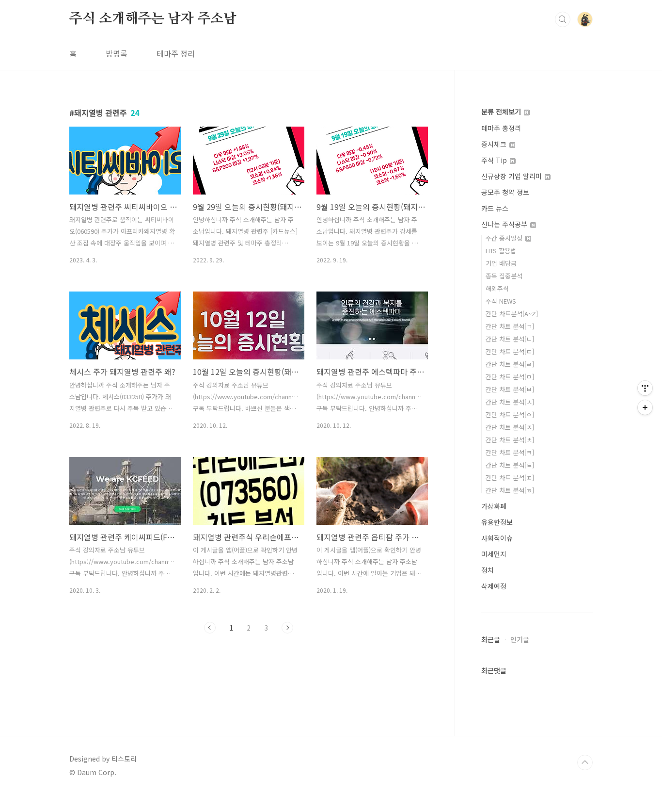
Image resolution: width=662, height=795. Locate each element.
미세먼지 (493, 554)
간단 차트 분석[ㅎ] (510, 490)
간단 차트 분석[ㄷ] (510, 351)
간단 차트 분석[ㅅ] (510, 401)
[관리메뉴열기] (645, 388)
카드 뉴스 (494, 208)
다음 (287, 627)
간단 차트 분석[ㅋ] (510, 452)
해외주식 (497, 288)
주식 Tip (495, 160)
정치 (487, 570)
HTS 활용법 (501, 250)
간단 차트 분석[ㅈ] (510, 427)
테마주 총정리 (501, 128)
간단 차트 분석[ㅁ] (510, 376)
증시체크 (494, 144)
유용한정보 (497, 522)
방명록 (116, 53)
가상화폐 (493, 506)
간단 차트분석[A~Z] (512, 313)
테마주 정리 (176, 53)
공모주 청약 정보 (505, 192)
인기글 (519, 639)
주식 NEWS (501, 301)
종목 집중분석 (504, 275)
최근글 (490, 639)
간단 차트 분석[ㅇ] (510, 414)
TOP (585, 762)
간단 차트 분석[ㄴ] (510, 338)
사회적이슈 (497, 538)
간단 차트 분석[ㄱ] (510, 326)
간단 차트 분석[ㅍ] (510, 477)
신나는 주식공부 (505, 224)
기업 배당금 (501, 263)
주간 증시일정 (505, 238)
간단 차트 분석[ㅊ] (510, 439)
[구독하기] (645, 407)
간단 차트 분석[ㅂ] (510, 389)
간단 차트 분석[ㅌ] (510, 465)
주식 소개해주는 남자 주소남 (152, 19)
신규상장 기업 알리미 (512, 176)
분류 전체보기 (502, 111)
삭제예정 (493, 586)
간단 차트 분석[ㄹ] (510, 364)
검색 (562, 19)
